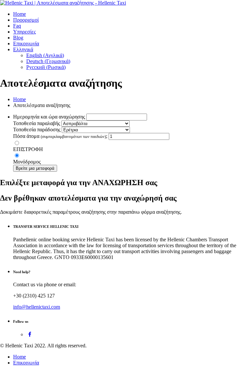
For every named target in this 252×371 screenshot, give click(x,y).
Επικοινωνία (26, 43)
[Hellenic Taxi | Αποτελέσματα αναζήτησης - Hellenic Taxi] (63, 3)
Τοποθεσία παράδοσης (36, 129)
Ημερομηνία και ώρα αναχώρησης (49, 117)
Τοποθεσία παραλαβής (36, 123)
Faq (17, 26)
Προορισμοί (26, 20)
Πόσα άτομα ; (60, 136)
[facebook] (29, 334)
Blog (18, 37)
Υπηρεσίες (24, 31)
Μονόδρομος (27, 161)
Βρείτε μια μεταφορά (35, 168)
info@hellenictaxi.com (36, 307)
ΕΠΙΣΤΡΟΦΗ (28, 149)
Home (19, 14)
